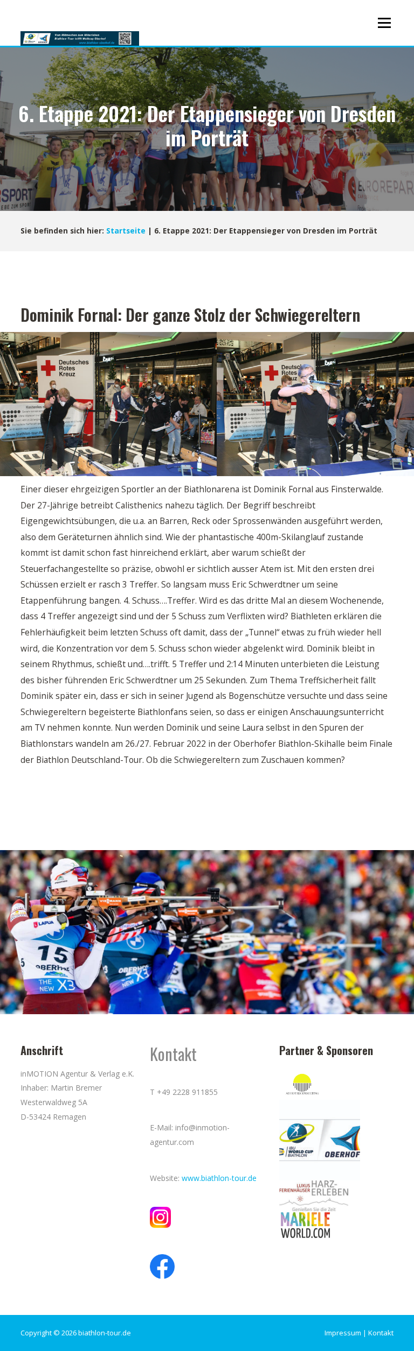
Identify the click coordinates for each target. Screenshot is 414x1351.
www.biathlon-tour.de (219, 1178)
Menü (384, 23)
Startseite (126, 231)
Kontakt (381, 1333)
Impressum (343, 1333)
